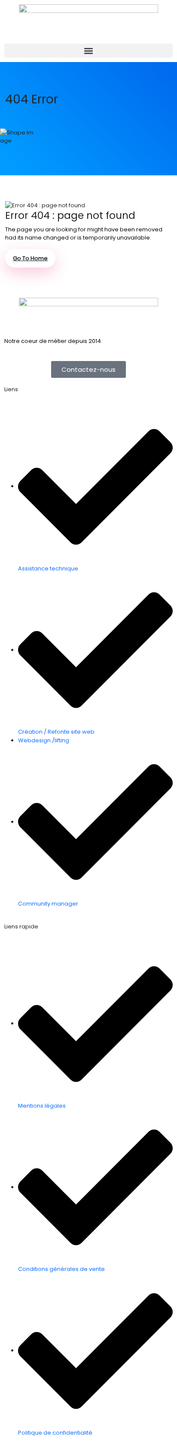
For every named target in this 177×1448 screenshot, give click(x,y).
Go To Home (30, 258)
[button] (88, 51)
